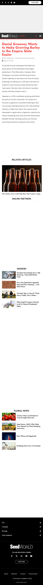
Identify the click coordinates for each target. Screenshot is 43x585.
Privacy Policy (32, 574)
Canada (22, 36)
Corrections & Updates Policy (22, 578)
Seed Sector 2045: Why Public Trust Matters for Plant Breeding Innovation (28, 426)
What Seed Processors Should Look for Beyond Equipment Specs (28, 304)
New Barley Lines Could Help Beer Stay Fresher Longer (21, 194)
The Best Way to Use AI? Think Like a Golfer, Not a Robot (28, 294)
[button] (40, 36)
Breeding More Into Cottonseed (28, 446)
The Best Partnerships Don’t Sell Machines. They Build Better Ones (28, 275)
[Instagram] (8, 2)
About (6, 574)
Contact (22, 574)
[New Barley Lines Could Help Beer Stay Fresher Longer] (22, 191)
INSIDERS (21, 268)
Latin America (7, 535)
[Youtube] (14, 2)
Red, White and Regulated (26, 436)
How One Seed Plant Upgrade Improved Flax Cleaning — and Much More (28, 284)
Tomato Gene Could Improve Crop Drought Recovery (27, 417)
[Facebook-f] (2, 2)
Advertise (14, 574)
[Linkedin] (11, 2)
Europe (4, 531)
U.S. (3, 522)
